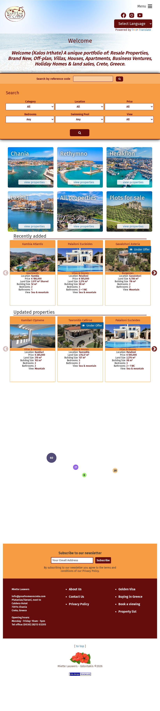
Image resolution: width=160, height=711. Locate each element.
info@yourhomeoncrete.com (28, 596)
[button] (75, 467)
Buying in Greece (130, 597)
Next (154, 273)
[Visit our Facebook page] (123, 15)
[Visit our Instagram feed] (132, 15)
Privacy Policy (79, 604)
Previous (6, 273)
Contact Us (76, 597)
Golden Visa (126, 589)
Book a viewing (129, 604)
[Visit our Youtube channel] (140, 15)
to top (80, 646)
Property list (127, 611)
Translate (145, 30)
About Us (75, 589)
